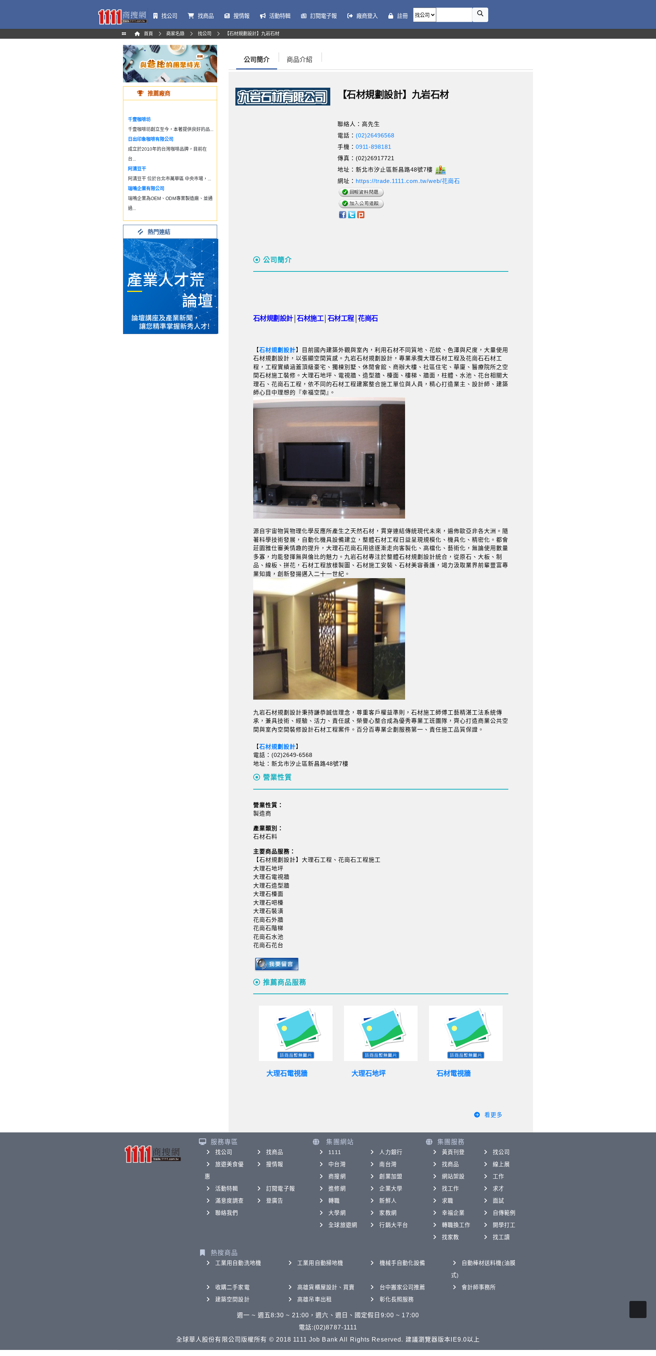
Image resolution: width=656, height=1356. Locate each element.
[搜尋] (480, 15)
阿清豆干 (137, 169)
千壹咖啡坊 (139, 119)
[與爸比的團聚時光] (170, 63)
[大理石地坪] (381, 1033)
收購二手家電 (232, 1287)
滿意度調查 (229, 1201)
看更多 (493, 1115)
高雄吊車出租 (314, 1299)
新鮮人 (387, 1201)
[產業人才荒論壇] (170, 285)
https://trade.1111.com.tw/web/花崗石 (408, 181)
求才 (498, 1189)
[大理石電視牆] (296, 1033)
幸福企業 (453, 1213)
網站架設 (453, 1176)
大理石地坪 (369, 1073)
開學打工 (504, 1225)
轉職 (334, 1201)
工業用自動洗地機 (238, 1263)
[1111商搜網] (122, 16)
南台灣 (387, 1164)
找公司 (223, 1152)
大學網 (336, 1213)
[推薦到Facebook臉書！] (342, 214)
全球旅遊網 (342, 1225)
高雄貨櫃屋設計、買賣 (326, 1287)
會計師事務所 (479, 1287)
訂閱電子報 (280, 1189)
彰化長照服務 (397, 1299)
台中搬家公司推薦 (403, 1287)
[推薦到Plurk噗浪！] (361, 214)
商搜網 (336, 1176)
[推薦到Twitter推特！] (351, 214)
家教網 (387, 1213)
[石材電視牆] (466, 1033)
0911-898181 (373, 146)
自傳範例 (504, 1213)
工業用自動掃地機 (320, 1263)
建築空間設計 (232, 1299)
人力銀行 (390, 1152)
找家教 (450, 1237)
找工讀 (501, 1237)
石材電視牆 (454, 1073)
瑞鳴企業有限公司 (146, 188)
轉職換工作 (456, 1225)
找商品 (274, 1152)
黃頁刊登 (453, 1152)
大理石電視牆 (287, 1073)
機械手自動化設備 (403, 1263)
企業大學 (390, 1189)
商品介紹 (299, 59)
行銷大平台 (393, 1225)
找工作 (450, 1189)
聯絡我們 (226, 1213)
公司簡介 (257, 59)
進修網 (336, 1189)
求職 (447, 1201)
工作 (498, 1176)
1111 (334, 1152)
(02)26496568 (375, 135)
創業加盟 (390, 1176)
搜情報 (274, 1164)
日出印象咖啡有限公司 (150, 139)
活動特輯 (226, 1189)
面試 (498, 1201)
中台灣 (336, 1164)
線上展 (501, 1164)
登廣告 (274, 1201)
